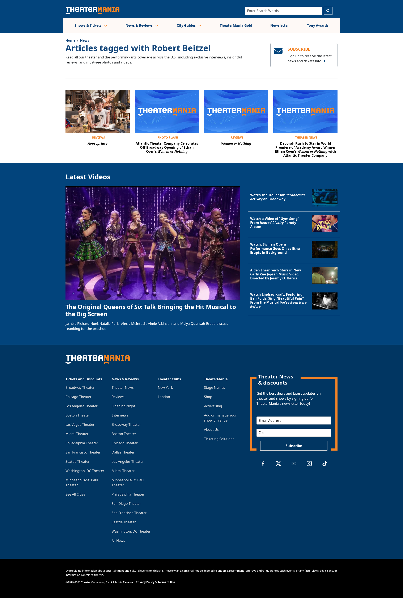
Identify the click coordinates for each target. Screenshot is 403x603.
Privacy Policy (145, 582)
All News (118, 540)
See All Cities (75, 494)
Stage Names (214, 387)
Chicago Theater (78, 396)
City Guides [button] (186, 25)
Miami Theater (77, 433)
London (164, 396)
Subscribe (294, 445)
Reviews (98, 137)
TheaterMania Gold (236, 25)
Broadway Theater (80, 387)
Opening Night (123, 406)
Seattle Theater (77, 461)
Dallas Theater (123, 452)
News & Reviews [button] (139, 25)
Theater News (306, 137)
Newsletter (279, 25)
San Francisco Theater (83, 452)
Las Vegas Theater (79, 424)
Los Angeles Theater (81, 406)
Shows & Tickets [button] (88, 25)
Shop (208, 396)
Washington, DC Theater (84, 470)
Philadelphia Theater (81, 443)
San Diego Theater (126, 503)
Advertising (213, 406)
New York (165, 387)
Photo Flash (167, 137)
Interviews (120, 415)
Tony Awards (317, 25)
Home (70, 40)
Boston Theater (77, 415)
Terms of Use (166, 582)
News (84, 40)
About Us (211, 429)
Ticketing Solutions (219, 438)
